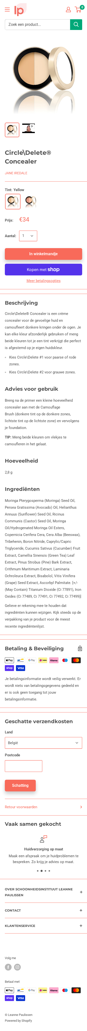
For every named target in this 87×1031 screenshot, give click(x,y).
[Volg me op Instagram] (17, 967)
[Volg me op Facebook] (8, 967)
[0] (78, 9)
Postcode (12, 755)
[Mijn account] (68, 9)
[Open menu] (7, 9)
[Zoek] (76, 24)
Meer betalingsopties (44, 281)
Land (9, 732)
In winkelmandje (43, 254)
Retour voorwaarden (21, 807)
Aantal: (10, 236)
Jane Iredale (16, 173)
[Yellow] (13, 201)
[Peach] (30, 201)
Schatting (20, 785)
